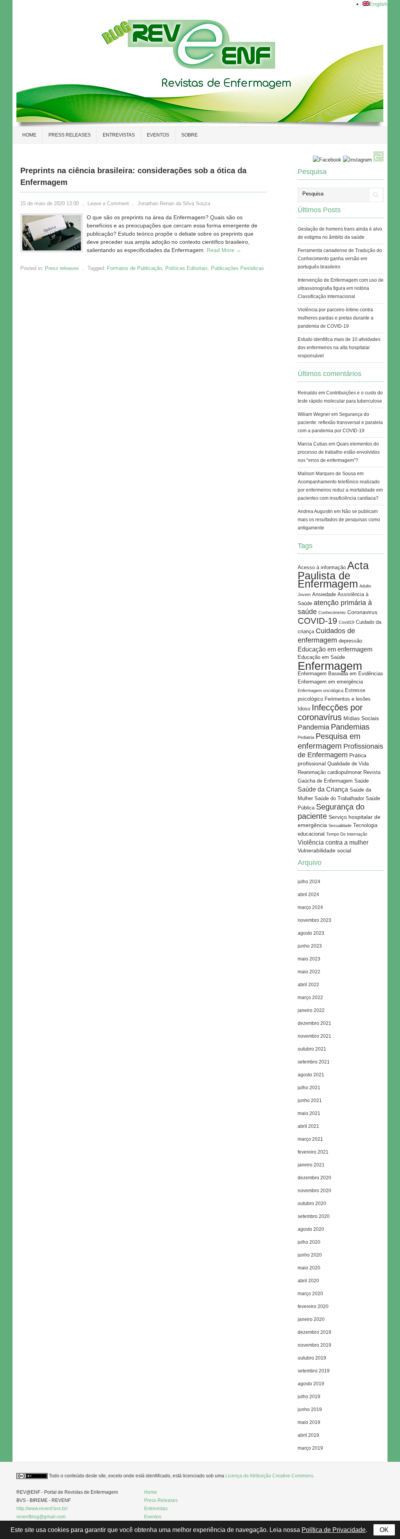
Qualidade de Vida (348, 764)
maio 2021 (309, 1113)
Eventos (158, 135)
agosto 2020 (311, 1229)
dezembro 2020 (314, 1177)
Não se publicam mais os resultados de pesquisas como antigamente (339, 520)
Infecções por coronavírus (330, 712)
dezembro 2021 (314, 1023)
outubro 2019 (312, 1358)
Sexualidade (340, 825)
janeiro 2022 (311, 1010)
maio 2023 (309, 959)
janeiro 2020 (311, 1319)
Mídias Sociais (361, 718)
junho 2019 (310, 1409)
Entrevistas (119, 135)
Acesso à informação (322, 567)
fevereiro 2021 (313, 1152)
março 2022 (310, 997)
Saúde (361, 781)
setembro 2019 (314, 1371)
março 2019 (310, 1448)
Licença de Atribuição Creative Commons (269, 1476)
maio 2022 (309, 972)
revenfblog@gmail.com (41, 1516)
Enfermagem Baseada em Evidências (340, 673)
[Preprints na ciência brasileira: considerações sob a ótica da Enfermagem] (51, 248)
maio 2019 (309, 1422)
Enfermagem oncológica (320, 690)
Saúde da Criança (323, 789)
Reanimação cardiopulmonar (330, 772)
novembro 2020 (314, 1190)
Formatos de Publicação (134, 268)
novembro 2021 (314, 1036)
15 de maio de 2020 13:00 (49, 203)
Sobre (189, 135)
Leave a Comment (108, 203)
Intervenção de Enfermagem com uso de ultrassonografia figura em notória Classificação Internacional (341, 288)
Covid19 (346, 622)
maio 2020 (309, 1268)
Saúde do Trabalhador (339, 798)
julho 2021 (309, 1087)
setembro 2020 (314, 1216)
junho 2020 (310, 1255)
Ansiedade (324, 594)
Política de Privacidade (334, 1530)
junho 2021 (310, 1100)
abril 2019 (308, 1435)
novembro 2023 (314, 920)
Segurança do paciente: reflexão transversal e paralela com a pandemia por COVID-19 (340, 422)
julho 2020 (309, 1242)
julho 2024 (309, 881)
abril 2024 (308, 894)
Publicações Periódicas (237, 268)
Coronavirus (362, 612)
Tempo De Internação (346, 834)
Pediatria (306, 737)
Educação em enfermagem (335, 649)
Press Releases (161, 1500)
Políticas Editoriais (186, 268)
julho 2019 (309, 1396)
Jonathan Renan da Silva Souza (174, 203)
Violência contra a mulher (333, 842)
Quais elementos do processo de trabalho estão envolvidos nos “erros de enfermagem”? (339, 452)
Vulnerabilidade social (324, 850)
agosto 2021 (311, 1074)
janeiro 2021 (311, 1165)
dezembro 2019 (314, 1332)
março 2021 (310, 1139)
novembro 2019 (314, 1345)
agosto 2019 (311, 1383)
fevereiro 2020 (313, 1306)
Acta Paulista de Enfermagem (333, 575)
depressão (350, 641)
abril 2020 (308, 1280)
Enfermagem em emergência (330, 682)
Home (29, 135)
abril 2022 (308, 984)
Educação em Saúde (321, 657)
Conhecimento (332, 612)
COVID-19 (317, 621)
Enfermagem (330, 665)
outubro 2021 (312, 1049)
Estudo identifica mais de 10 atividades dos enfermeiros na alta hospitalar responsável (339, 348)
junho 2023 (310, 946)
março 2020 (310, 1293)
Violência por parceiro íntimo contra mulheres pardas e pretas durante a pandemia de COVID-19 (335, 318)
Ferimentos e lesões (348, 699)
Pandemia (313, 727)
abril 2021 (308, 1126)
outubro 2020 (312, 1203)
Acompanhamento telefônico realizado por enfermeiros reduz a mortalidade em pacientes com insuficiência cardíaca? (340, 490)
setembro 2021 (314, 1062)
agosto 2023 (311, 933)
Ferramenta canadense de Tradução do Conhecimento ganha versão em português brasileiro (340, 259)
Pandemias (350, 726)
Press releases (69, 135)
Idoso (304, 709)
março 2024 (310, 907)
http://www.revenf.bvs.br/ (42, 1508)
